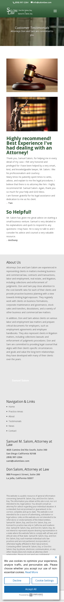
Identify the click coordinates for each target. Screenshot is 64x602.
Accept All (30, 589)
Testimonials (15, 421)
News (11, 425)
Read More (31, 572)
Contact (12, 430)
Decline (17, 580)
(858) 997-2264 (14, 457)
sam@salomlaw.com (17, 460)
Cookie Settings (44, 580)
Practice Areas (16, 411)
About (12, 416)
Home (12, 406)
